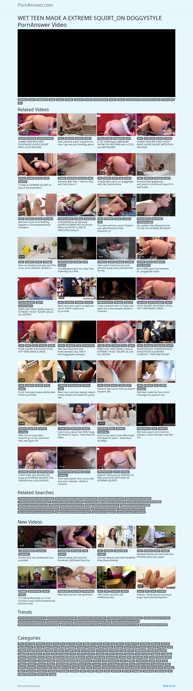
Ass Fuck (70, 643)
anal (140, 551)
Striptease (63, 671)
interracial (40, 551)
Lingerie (51, 661)
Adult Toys (29, 643)
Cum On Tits (102, 650)
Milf (104, 661)
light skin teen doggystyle (104, 512)
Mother (131, 661)
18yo (21, 643)
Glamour (32, 657)
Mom (123, 661)
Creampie (59, 650)
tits (147, 591)
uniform (126, 219)
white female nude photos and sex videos (92, 621)
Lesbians (32, 661)
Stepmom (42, 671)
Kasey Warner (144, 219)
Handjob (70, 657)
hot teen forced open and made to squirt (36, 498)
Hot (128, 657)
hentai (46, 591)
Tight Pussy (161, 671)
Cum (77, 650)
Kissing (159, 657)
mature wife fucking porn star (59, 621)
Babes (86, 643)
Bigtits (47, 647)
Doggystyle (23, 654)
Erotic (54, 654)
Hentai (89, 657)
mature (125, 591)
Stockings (53, 671)
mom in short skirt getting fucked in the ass (80, 625)
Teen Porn (116, 671)
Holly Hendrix (144, 428)
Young (52, 674)
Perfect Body (62, 664)
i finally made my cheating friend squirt (66, 505)
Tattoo (91, 671)
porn (140, 138)
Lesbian (22, 661)
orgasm (62, 178)
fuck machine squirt (151, 99)
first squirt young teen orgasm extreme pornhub (76, 498)
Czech (130, 650)
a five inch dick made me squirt (105, 508)
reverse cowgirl (65, 262)
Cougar (31, 650)
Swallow (74, 671)
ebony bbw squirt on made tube (131, 512)
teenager (118, 302)
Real (168, 664)
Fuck (138, 654)
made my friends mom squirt (138, 498)
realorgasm (89, 219)
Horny (122, 657)
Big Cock (155, 643)
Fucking (145, 654)
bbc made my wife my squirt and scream (36, 512)
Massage (61, 661)
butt (87, 472)
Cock (170, 647)
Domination (36, 654)
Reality (22, 667)
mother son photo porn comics (126, 621)
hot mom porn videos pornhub (32, 621)
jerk (85, 262)
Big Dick (165, 643)
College (22, 650)
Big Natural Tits (25, 647)
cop (99, 222)
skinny (39, 178)
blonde (89, 99)
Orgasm (22, 664)
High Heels (99, 657)
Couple (40, 650)
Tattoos (99, 671)
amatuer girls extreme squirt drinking (144, 502)
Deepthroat (141, 650)
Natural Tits (142, 661)
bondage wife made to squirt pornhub (102, 505)
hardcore (69, 138)
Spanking (169, 667)
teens (149, 262)
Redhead (31, 667)
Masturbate (72, 661)
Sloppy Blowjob (132, 667)
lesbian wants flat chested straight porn (125, 618)
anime (22, 594)
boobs (127, 178)
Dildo (150, 650)
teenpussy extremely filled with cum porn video (39, 625)
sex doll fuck (88, 345)
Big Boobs (145, 643)
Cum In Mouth (88, 650)
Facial (72, 654)
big (121, 178)
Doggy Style (161, 650)
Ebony (46, 654)
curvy (124, 345)
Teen (107, 671)
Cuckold (69, 650)
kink (85, 551)
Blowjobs (81, 647)
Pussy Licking (143, 664)
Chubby (151, 647)
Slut (143, 667)
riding (101, 138)
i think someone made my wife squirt (34, 502)
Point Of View (84, 664)
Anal (49, 643)
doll (78, 345)
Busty (127, 647)
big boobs (75, 428)
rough (108, 138)
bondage (47, 262)
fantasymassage (145, 222)
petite (117, 219)
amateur (120, 428)
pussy (159, 138)
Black (54, 647)
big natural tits (133, 99)
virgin (87, 138)
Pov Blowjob (113, 664)
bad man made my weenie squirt (33, 505)
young (22, 178)
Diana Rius (103, 428)
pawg (52, 99)
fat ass (112, 99)
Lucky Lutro (64, 428)
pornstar (161, 591)
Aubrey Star (64, 591)
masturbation (120, 551)
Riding (57, 667)
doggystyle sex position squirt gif (135, 505)
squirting (23, 99)
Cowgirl (48, 650)
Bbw (99, 643)
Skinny (120, 667)
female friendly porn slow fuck (154, 625)
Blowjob (71, 647)
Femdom (110, 654)
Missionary (113, 661)
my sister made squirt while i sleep (68, 502)
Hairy (48, 657)
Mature (97, 661)
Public (124, 664)
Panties (51, 664)
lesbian (107, 178)
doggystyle (42, 99)
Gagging (155, 654)
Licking (41, 661)
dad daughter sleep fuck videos (92, 618)
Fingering (128, 654)
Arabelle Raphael (26, 551)
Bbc (93, 643)
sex (146, 138)
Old (158, 661)
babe (47, 385)
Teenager (137, 671)
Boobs (101, 647)
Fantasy (100, 654)
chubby (69, 99)
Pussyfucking (157, 664)
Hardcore (80, 657)
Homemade (112, 657)
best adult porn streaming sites (32, 618)
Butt (134, 647)
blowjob (79, 138)
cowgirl (77, 262)
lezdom (62, 554)
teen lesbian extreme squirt (111, 498)
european (63, 475)
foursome (48, 219)
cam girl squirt (25, 306)
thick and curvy (104, 472)
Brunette (118, 647)
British (109, 647)
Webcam (32, 674)
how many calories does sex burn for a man (120, 625)
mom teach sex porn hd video (156, 618)
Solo (160, 667)
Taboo (83, 671)
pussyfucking (34, 591)
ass (156, 385)
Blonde (63, 647)
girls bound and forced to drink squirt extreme (38, 508)
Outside (41, 664)
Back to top (169, 685)
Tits (170, 671)
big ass (60, 99)
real (128, 138)
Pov (104, 664)
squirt (31, 99)
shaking (78, 219)
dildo (28, 345)
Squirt (21, 671)
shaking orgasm (65, 219)
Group (41, 657)
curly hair (79, 99)
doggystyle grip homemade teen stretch (73, 512)
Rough (76, 667)
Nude (152, 661)
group (38, 219)
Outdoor (31, 664)
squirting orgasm (45, 138)
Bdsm (106, 643)
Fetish (119, 654)
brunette (115, 591)
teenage (129, 262)
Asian (56, 643)
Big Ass (120, 643)
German (22, 657)
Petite (72, 664)
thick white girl (100, 99)
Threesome (148, 671)
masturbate (64, 551)
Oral (165, 661)
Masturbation (85, 661)
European (63, 654)
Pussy (132, 664)
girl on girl (75, 551)
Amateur (40, 643)
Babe (79, 643)
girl (128, 385)
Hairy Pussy (59, 657)
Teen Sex (126, 671)
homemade (103, 432)
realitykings (88, 591)
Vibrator (22, 674)
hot (20, 103)
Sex (82, 667)
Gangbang (166, 654)
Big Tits (38, 647)
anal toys (23, 432)
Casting (142, 647)
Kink (152, 657)
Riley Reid (75, 591)
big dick (22, 181)
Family (91, 654)
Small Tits (152, 667)
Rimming (66, 667)
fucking (168, 138)
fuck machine (168, 99)
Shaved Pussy (108, 667)
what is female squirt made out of (75, 508)
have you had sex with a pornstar (62, 618)
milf (107, 591)
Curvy (123, 650)
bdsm (38, 262)
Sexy (89, 667)
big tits (121, 99)
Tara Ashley (157, 219)
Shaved (97, 667)
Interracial (137, 657)
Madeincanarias (105, 302)
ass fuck (42, 428)
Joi (146, 657)
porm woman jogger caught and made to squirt (105, 502)
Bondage (92, 647)
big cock (82, 178)
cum (100, 551)
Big (112, 643)
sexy (100, 591)
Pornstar (96, 664)
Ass (62, 643)
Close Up (161, 647)
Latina (168, 657)
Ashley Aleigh (74, 385)
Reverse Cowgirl (44, 667)
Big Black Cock (132, 643)
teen (61, 138)
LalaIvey (62, 385)
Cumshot (114, 650)
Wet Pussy (43, 674)
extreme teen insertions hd (132, 508)
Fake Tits (81, 654)
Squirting (31, 671)
